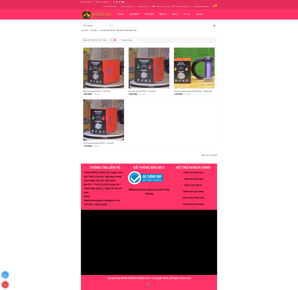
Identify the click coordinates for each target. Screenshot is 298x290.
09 (96, 40)
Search (214, 25)
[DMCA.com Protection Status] (149, 284)
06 (93, 40)
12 (100, 40)
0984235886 (100, 204)
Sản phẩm (94, 30)
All (104, 40)
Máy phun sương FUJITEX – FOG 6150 (142, 91)
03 (89, 40)
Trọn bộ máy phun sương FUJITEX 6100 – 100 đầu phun (193, 91)
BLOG (175, 14)
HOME (120, 14)
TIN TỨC (186, 14)
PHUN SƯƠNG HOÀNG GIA (135, 278)
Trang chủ (84, 30)
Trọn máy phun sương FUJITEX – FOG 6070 (98, 143)
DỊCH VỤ (163, 14)
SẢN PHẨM (149, 14)
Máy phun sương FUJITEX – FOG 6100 (96, 91)
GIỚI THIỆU (134, 14)
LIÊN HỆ (199, 14)
